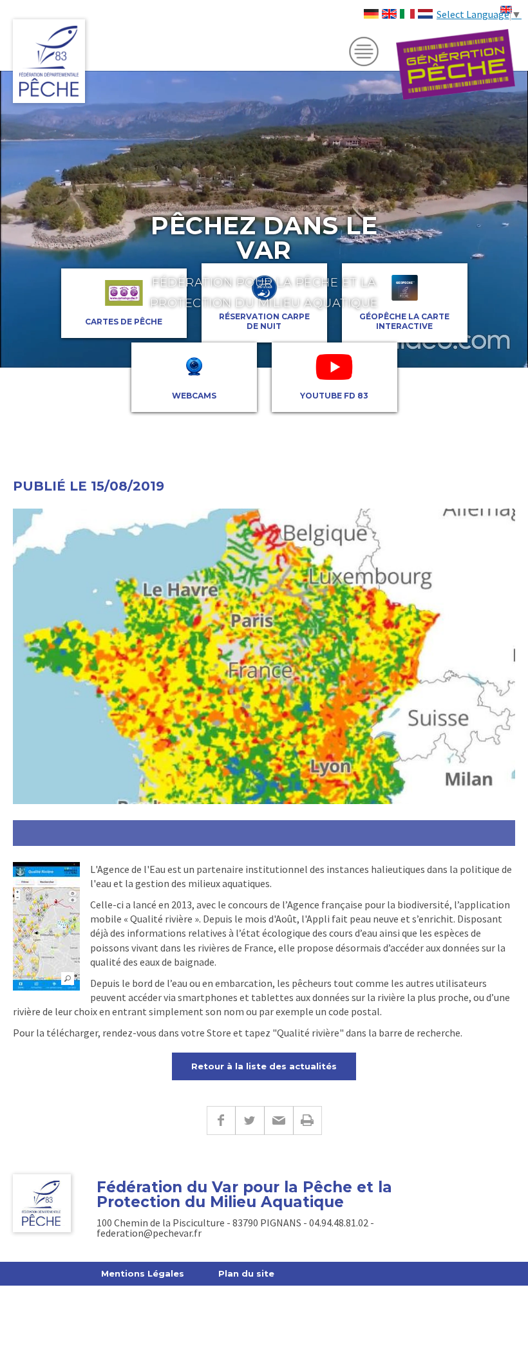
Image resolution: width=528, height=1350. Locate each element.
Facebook (221, 1120)
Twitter (249, 1120)
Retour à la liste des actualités (264, 1066)
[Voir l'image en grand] (46, 926)
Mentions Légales (142, 1273)
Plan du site (246, 1273)
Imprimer (307, 1120)
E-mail (278, 1120)
